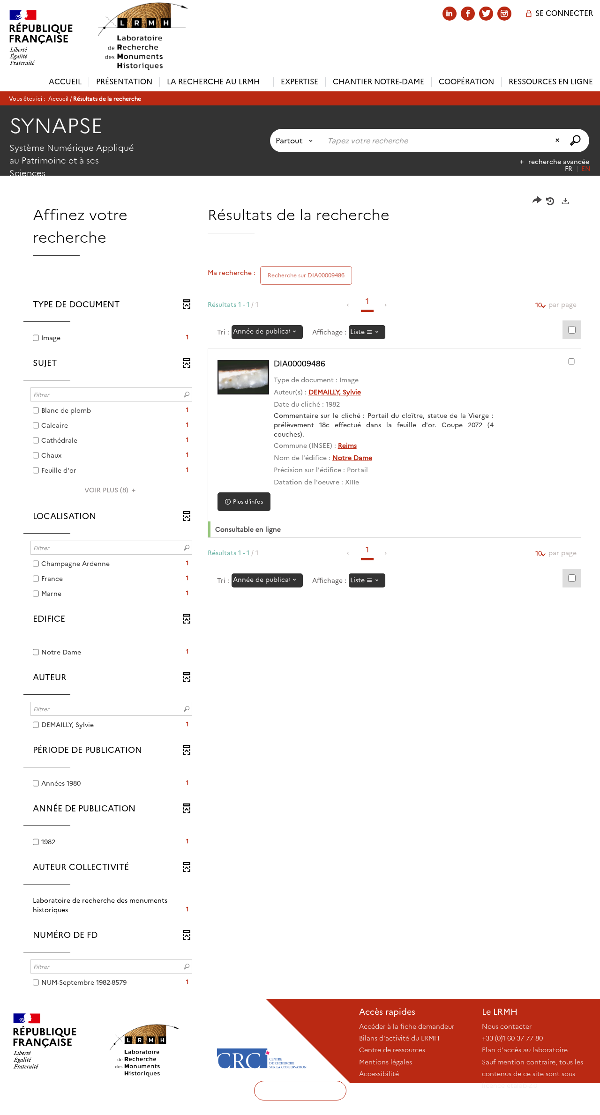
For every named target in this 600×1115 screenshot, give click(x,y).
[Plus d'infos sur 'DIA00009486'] (243, 377)
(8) (107, 490)
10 (538, 305)
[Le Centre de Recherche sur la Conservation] (261, 1041)
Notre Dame (352, 457)
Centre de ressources (392, 1050)
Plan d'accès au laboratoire (525, 1050)
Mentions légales (385, 1062)
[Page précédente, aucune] (348, 305)
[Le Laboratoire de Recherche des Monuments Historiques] (158, 1041)
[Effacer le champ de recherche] (558, 140)
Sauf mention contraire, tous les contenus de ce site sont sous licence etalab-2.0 (532, 1074)
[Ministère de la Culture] (54, 1041)
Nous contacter (507, 1026)
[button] (111, 905)
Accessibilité (379, 1074)
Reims (347, 445)
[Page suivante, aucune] (386, 305)
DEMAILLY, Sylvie (334, 392)
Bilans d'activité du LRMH (399, 1038)
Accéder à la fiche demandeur (406, 1026)
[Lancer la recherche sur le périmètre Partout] (576, 140)
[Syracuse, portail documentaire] (142, 36)
